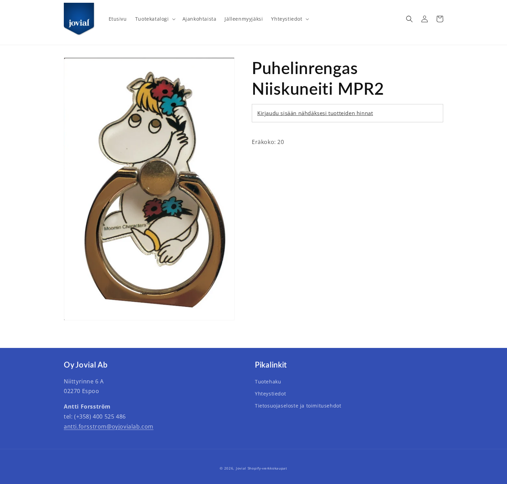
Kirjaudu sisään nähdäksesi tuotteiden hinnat (315, 113)
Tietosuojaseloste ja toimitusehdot (298, 405)
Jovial (241, 468)
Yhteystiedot (270, 393)
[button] (154, 19)
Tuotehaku (268, 381)
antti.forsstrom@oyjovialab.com (108, 426)
